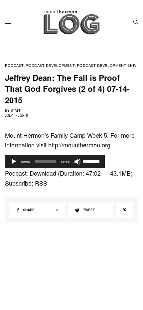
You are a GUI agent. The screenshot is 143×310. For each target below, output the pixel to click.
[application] (55, 161)
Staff (16, 110)
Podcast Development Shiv (106, 65)
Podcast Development (50, 65)
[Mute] (77, 161)
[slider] (92, 161)
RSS (41, 183)
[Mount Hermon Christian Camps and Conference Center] (71, 22)
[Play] (13, 161)
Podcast (14, 65)
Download (43, 173)
